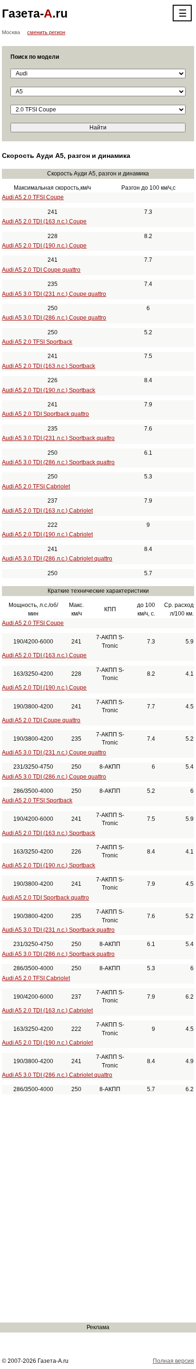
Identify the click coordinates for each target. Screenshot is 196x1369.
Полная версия (173, 1361)
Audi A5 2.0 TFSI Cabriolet (36, 486)
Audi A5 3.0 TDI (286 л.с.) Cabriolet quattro (57, 558)
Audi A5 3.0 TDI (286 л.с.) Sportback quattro (58, 462)
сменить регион (46, 32)
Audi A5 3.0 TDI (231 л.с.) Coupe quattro (54, 294)
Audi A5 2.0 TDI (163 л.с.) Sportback (48, 366)
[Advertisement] (98, 1208)
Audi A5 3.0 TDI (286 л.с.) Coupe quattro (54, 317)
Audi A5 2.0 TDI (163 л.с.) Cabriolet (47, 510)
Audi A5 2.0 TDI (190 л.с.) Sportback (48, 390)
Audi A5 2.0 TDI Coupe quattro (41, 269)
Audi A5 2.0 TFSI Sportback (37, 342)
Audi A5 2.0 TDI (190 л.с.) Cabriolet (47, 534)
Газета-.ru (35, 13)
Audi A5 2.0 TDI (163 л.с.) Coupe (44, 221)
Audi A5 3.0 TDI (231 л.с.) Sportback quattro (58, 438)
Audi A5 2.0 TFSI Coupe (33, 197)
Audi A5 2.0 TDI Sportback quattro (45, 414)
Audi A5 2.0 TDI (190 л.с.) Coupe (44, 245)
